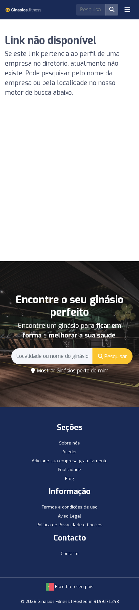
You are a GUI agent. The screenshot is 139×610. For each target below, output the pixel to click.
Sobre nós (69, 443)
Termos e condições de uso (70, 507)
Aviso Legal (69, 516)
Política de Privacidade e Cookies (69, 525)
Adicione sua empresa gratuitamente (70, 461)
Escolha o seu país (73, 586)
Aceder (69, 452)
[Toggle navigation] (127, 9)
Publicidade (69, 469)
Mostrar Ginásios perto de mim (72, 370)
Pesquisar (115, 356)
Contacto (70, 553)
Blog (69, 478)
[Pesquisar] (111, 10)
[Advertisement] (69, 188)
